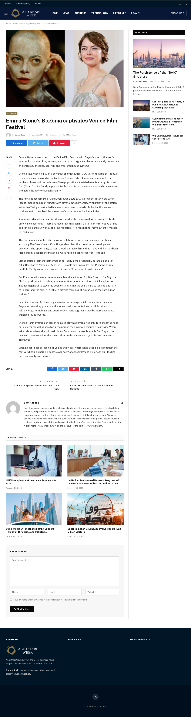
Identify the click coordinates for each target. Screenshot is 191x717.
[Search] (185, 3)
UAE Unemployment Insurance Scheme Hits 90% (31, 482)
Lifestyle (119, 13)
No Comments (55, 135)
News (66, 13)
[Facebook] (9, 165)
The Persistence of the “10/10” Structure (155, 74)
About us (8, 4)
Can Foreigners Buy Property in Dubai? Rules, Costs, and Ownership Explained (168, 105)
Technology (99, 13)
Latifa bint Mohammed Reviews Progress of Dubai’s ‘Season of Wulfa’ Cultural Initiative (93, 482)
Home (54, 13)
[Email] (9, 196)
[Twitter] (9, 173)
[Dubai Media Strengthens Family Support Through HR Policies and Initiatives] (34, 509)
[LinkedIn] (9, 180)
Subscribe (177, 13)
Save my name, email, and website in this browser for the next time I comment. (50, 600)
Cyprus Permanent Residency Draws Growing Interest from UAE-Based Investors (167, 122)
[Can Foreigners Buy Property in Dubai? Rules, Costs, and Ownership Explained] (141, 105)
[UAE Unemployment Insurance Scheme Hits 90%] (34, 461)
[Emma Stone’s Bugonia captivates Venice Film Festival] (65, 68)
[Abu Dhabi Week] (25, 13)
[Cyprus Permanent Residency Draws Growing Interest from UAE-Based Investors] (141, 122)
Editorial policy (23, 4)
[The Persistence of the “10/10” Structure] (159, 53)
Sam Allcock (20, 135)
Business (80, 13)
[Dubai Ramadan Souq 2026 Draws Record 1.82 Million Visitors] (95, 509)
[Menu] (6, 13)
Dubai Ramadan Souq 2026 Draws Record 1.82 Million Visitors (94, 530)
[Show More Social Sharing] (74, 143)
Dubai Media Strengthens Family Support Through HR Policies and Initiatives (30, 530)
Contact (37, 4)
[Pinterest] (9, 188)
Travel (135, 13)
